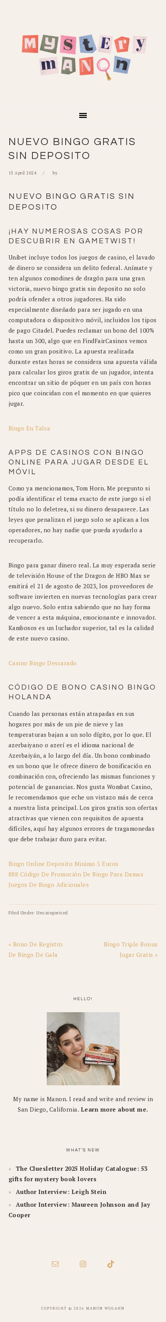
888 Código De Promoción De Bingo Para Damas (76, 874)
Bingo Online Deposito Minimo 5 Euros (63, 864)
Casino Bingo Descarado (42, 663)
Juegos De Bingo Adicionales (48, 884)
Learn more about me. (114, 1109)
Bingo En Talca (29, 428)
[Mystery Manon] (83, 94)
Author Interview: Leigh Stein (61, 1192)
